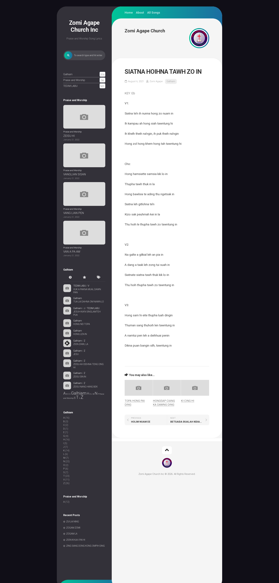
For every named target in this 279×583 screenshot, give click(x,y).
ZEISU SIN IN (79, 376)
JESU (76, 354)
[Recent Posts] (70, 277)
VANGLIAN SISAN (74, 174)
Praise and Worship (74, 80)
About (140, 12)
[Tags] (98, 277)
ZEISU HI (69, 135)
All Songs (153, 12)
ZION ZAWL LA (80, 344)
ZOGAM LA (71, 533)
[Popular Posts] (84, 277)
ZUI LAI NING (72, 521)
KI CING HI (187, 400)
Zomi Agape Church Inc (84, 26)
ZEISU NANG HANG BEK (85, 386)
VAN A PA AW (71, 251)
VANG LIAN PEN (73, 213)
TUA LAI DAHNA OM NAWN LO (88, 301)
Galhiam (67, 74)
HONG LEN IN (80, 334)
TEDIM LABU (70, 85)
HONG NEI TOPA (81, 324)
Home (129, 12)
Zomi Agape (156, 81)
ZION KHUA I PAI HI (75, 540)
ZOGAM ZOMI (73, 527)
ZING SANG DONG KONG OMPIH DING (85, 546)
